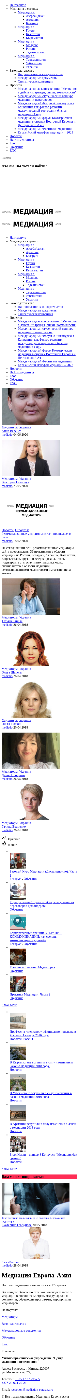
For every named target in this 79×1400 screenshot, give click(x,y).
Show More (9, 1005)
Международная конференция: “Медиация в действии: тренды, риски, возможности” (47, 90)
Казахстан (33, 34)
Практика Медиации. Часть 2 (30, 994)
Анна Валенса (11, 431)
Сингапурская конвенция (35, 81)
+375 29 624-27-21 (14, 1382)
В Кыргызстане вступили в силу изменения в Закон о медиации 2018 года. (41, 1064)
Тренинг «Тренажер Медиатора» (32, 967)
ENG (13, 150)
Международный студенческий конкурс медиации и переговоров (45, 97)
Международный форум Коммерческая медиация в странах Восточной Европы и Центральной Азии (47, 121)
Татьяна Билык (12, 621)
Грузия (30, 30)
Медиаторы (10, 427)
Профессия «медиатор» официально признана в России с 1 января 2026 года (43, 1033)
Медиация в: (26, 12)
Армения (32, 19)
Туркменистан (36, 59)
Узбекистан (34, 63)
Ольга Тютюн (11, 723)
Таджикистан (35, 52)
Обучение (16, 147)
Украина (32, 67)
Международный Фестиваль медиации (45, 128)
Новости (16, 136)
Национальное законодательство (40, 74)
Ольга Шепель (12, 672)
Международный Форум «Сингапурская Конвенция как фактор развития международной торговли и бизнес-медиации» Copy (46, 109)
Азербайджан (35, 16)
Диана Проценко (13, 775)
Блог (13, 143)
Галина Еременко (14, 826)
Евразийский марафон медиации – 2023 (45, 132)
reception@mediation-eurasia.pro (32, 1389)
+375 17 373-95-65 (27, 1379)
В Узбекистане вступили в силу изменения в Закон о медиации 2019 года (41, 1094)
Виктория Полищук (15, 482)
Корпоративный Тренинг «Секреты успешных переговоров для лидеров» (42, 904)
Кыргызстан (34, 37)
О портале (22, 530)
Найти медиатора (22, 139)
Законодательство (14, 1323)
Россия (30, 48)
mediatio (7, 434)
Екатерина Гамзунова (17, 1225)
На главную (18, 5)
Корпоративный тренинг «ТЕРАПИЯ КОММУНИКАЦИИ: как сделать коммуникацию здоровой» (36, 936)
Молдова (32, 45)
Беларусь (32, 23)
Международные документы (37, 77)
